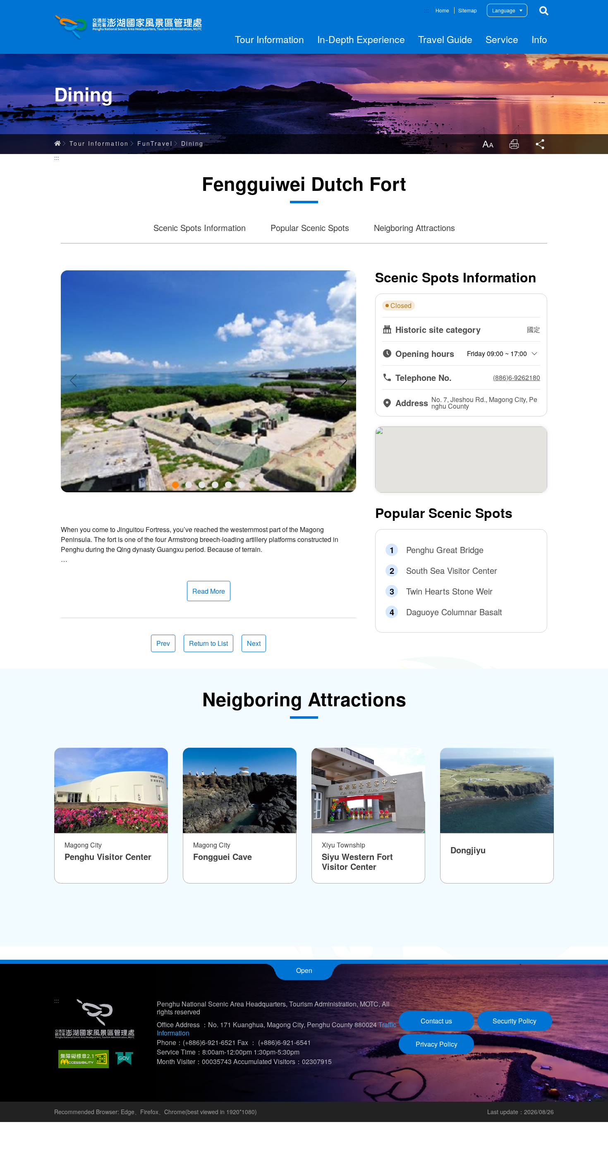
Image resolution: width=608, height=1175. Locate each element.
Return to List (208, 643)
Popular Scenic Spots (309, 228)
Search (544, 11)
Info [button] (539, 39)
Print (514, 144)
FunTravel (154, 143)
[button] (175, 485)
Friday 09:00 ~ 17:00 (497, 353)
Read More (208, 591)
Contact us (436, 1021)
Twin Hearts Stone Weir (449, 591)
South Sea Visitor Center (451, 570)
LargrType (488, 144)
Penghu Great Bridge (445, 550)
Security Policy (514, 1021)
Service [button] (502, 39)
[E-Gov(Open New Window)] (124, 1059)
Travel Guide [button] (445, 39)
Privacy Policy (436, 1044)
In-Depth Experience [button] (361, 39)
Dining (192, 143)
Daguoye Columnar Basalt (454, 612)
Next (254, 643)
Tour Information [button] (269, 39)
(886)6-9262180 (516, 377)
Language (503, 10)
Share (541, 144)
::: (426, 10)
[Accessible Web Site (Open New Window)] (83, 1059)
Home (442, 10)
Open (304, 970)
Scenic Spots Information (199, 228)
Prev (163, 643)
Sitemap (467, 10)
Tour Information (99, 143)
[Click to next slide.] (343, 380)
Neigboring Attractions (414, 228)
